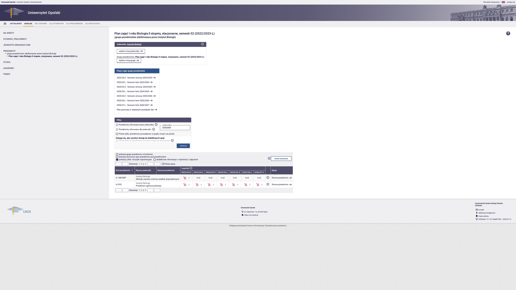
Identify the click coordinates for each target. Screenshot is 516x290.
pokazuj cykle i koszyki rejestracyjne (135, 159)
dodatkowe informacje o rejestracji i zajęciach (177, 159)
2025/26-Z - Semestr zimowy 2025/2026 (134, 96)
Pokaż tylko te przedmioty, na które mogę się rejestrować (144, 140)
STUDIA (6, 62)
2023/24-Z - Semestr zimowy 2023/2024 (134, 78)
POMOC (6, 74)
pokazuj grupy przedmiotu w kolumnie (135, 154)
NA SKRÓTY (8, 33)
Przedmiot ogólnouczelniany (148, 186)
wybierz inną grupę (127, 60)
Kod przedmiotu (123, 170)
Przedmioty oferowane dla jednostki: (135, 129)
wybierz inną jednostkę (129, 51)
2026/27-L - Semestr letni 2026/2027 (133, 105)
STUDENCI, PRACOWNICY (15, 39)
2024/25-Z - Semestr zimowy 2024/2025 (134, 87)
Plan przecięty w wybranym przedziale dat (135, 109)
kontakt (481, 210)
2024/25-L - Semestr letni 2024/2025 (133, 91)
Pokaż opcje (169, 164)
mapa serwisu (484, 216)
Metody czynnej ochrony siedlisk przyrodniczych (157, 179)
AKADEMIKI (8, 68)
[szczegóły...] (189, 178)
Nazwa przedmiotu (165, 170)
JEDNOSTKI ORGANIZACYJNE (17, 45)
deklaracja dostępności (487, 213)
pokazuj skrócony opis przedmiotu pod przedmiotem (142, 157)
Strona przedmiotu (280, 178)
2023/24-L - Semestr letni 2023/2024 (133, 82)
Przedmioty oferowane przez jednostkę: (136, 125)
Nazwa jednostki (143, 170)
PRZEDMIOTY (9, 51)
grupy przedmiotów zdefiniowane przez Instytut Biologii (31, 53)
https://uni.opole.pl (251, 215)
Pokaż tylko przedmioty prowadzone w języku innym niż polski (146, 134)
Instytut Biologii (134, 44)
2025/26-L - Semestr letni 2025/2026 (133, 100)
